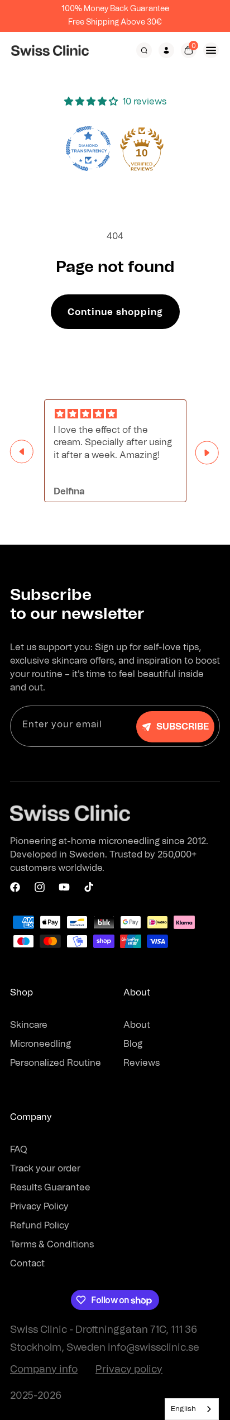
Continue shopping (115, 312)
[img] (115, 414)
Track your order (45, 1168)
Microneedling (40, 1044)
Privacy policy (128, 1370)
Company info (44, 1370)
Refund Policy (39, 1225)
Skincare (28, 1025)
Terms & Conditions (52, 1244)
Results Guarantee (50, 1187)
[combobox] (192, 1409)
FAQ (18, 1149)
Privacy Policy (39, 1206)
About (136, 1025)
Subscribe (182, 726)
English (183, 1409)
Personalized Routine (55, 1063)
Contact (27, 1263)
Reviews (141, 1063)
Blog (132, 1044)
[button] (144, 50)
